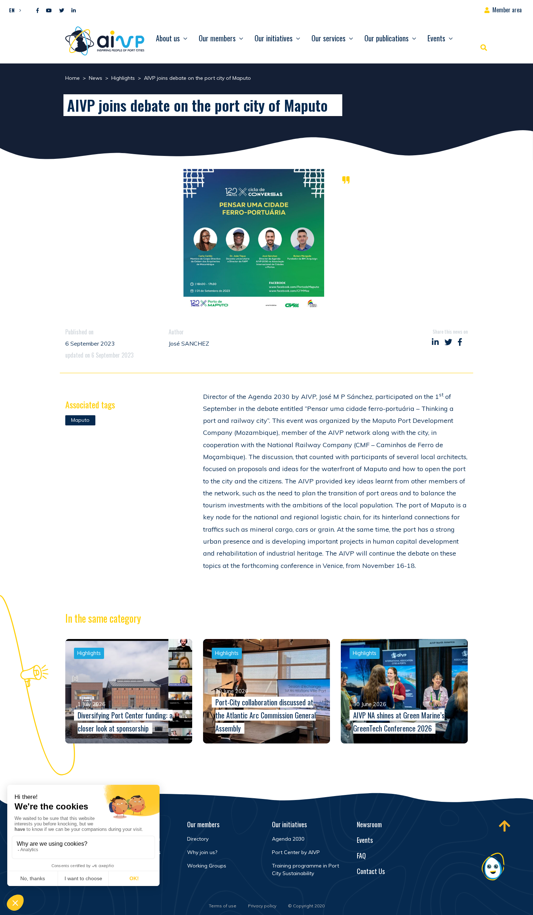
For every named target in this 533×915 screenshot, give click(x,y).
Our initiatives (274, 38)
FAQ (361, 855)
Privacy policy (262, 905)
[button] (13, 10)
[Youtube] (48, 10)
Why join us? (202, 852)
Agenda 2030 (288, 839)
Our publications (386, 38)
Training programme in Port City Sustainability (305, 869)
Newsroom (369, 824)
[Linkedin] (73, 10)
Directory (197, 839)
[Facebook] (37, 10)
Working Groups (206, 865)
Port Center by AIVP (296, 852)
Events (436, 38)
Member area (507, 9)
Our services (328, 38)
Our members (217, 38)
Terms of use (222, 905)
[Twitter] (61, 10)
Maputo (80, 420)
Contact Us (371, 871)
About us (168, 38)
